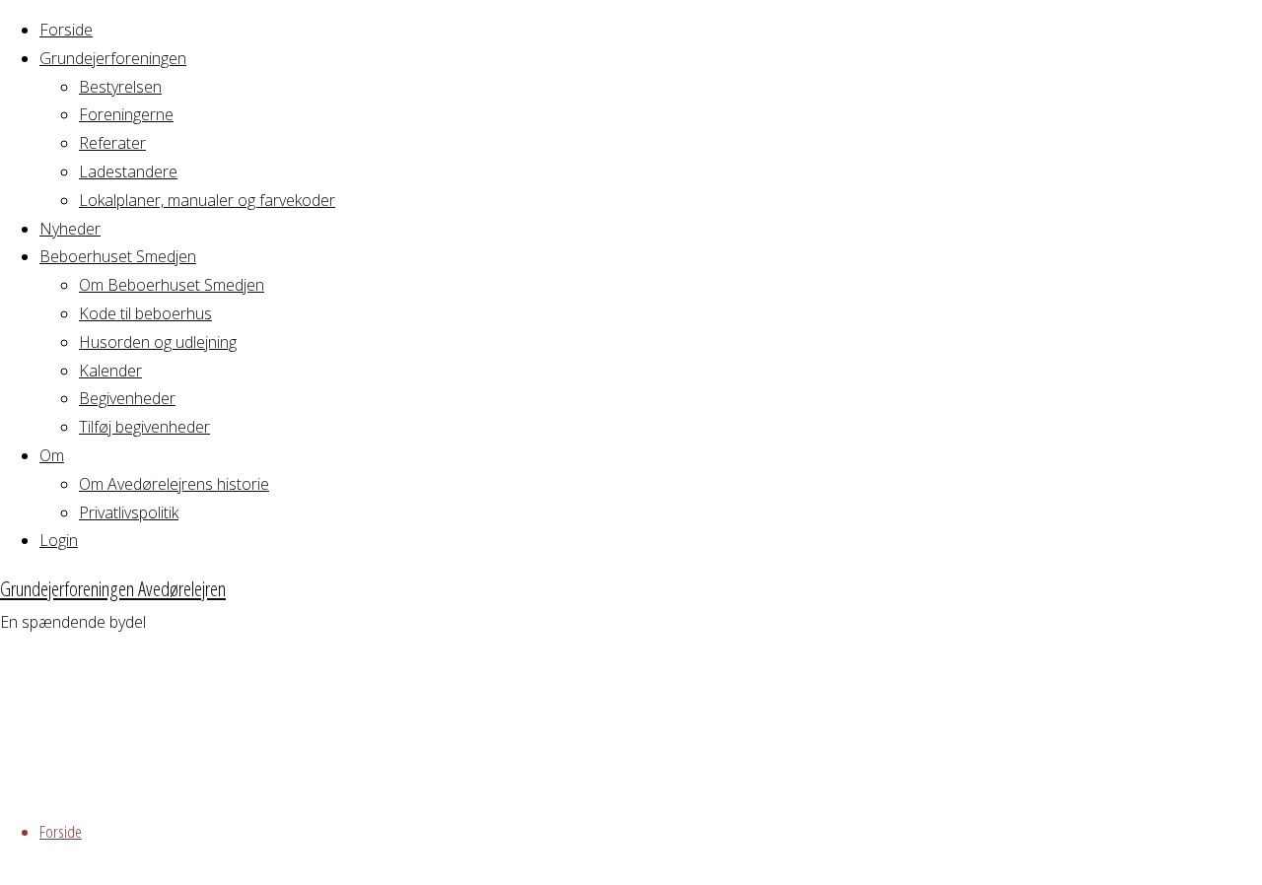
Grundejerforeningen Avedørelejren (113, 588)
